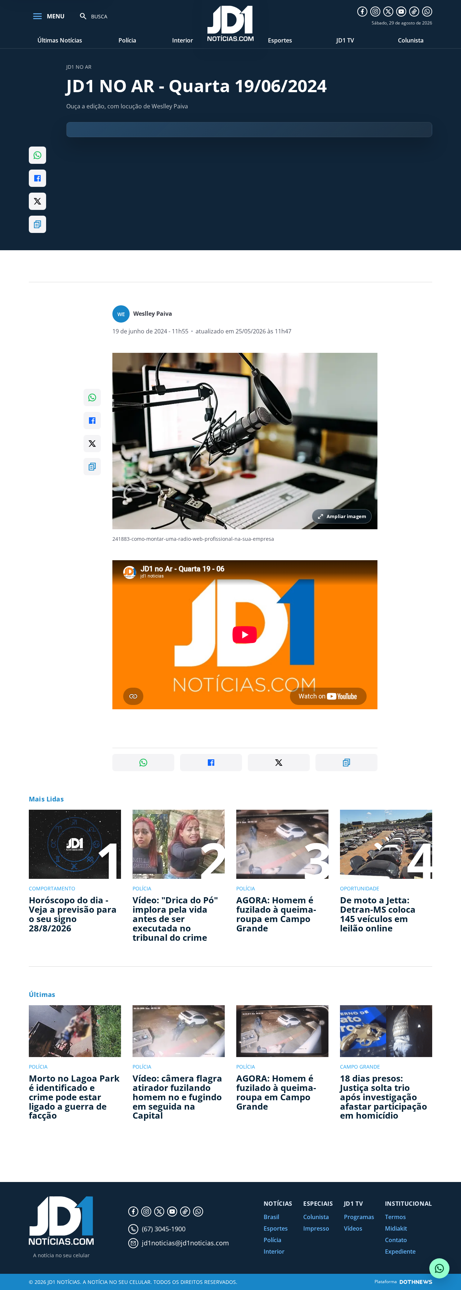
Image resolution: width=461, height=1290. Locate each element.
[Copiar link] (37, 224)
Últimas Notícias (59, 40)
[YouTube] (401, 11)
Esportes (280, 40)
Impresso (316, 1228)
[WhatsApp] (427, 11)
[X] (388, 11)
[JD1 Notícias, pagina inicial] (61, 1220)
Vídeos (353, 1228)
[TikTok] (414, 11)
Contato (396, 1240)
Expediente (400, 1251)
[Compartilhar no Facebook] (37, 178)
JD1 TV (345, 40)
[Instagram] (375, 11)
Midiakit (396, 1228)
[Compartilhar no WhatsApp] (37, 155)
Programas (359, 1217)
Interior (182, 40)
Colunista (411, 40)
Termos (395, 1217)
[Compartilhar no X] (37, 201)
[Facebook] (362, 11)
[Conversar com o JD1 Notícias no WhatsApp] (439, 1268)
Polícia (127, 40)
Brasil (271, 1217)
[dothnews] (416, 1282)
